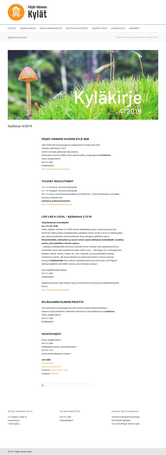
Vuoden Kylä (118, 28)
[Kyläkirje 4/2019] (83, 85)
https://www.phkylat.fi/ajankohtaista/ (57, 204)
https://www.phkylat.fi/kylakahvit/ (55, 290)
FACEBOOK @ (117, 417)
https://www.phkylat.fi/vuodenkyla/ (56, 169)
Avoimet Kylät (99, 28)
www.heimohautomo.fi (51, 366)
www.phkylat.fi (48, 363)
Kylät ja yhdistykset (77, 28)
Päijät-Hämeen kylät (59, 370)
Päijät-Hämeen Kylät (51, 28)
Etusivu (12, 28)
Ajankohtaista (28, 28)
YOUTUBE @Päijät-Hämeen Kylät (126, 423)
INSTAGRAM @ (118, 420)
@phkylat (55, 373)
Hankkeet (134, 28)
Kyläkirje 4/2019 (20, 126)
